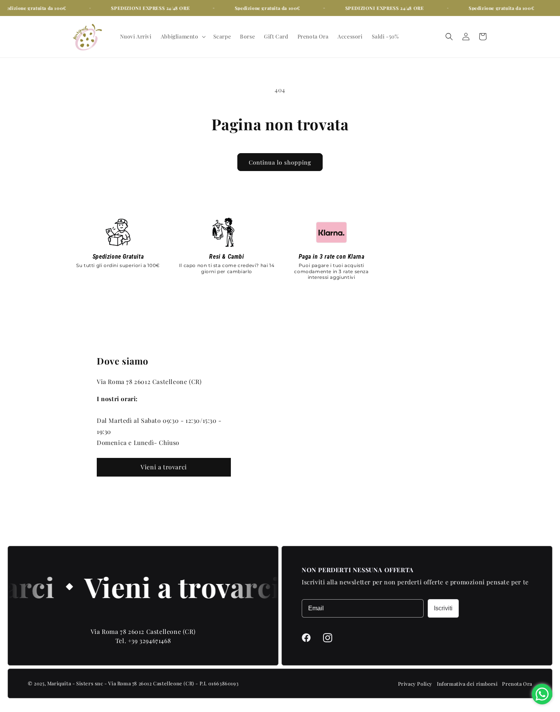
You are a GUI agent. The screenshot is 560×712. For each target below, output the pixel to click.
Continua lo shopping (280, 162)
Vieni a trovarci (164, 467)
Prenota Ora (517, 683)
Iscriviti (443, 608)
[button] (182, 37)
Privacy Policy (415, 683)
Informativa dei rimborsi (467, 683)
